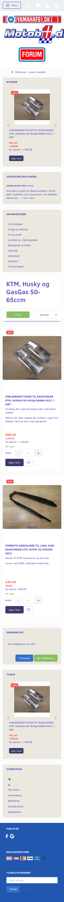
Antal (8, 453)
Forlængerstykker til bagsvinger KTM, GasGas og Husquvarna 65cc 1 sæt (32, 133)
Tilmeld (13, 889)
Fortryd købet (16, 266)
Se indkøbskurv (45, 658)
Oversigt (13, 250)
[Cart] (56, 5)
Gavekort (13, 261)
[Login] (47, 5)
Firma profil (15, 234)
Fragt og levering (18, 229)
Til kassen (24, 658)
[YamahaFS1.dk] (32, 19)
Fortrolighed (15, 224)
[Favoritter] (37, 5)
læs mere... (30, 198)
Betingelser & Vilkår (19, 245)
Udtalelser (14, 255)
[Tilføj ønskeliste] (28, 462)
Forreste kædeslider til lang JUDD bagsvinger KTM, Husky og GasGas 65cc (29, 549)
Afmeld (26, 889)
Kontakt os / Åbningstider (23, 240)
